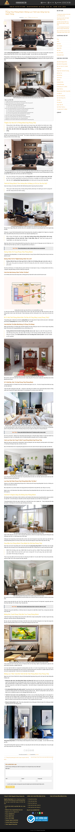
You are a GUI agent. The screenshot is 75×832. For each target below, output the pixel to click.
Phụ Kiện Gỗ (59, 102)
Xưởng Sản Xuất (60, 55)
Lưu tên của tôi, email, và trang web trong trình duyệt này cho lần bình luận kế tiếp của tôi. (25, 784)
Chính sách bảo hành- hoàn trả (34, 805)
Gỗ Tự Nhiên (59, 46)
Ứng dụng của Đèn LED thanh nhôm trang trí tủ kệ (63, 18)
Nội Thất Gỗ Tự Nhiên (20, 6)
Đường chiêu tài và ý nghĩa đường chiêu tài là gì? (17, 105)
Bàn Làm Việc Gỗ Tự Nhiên (62, 66)
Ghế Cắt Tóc (59, 73)
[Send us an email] (37, 813)
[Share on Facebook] (24, 750)
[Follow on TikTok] (35, 813)
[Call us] (40, 813)
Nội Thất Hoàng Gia (61, 95)
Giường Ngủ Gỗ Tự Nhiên (62, 86)
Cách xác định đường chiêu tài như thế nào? (16, 107)
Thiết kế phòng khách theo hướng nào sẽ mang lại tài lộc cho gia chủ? (19, 102)
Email (23, 778)
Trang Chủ (11, 6)
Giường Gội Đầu (60, 82)
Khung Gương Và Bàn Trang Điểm (63, 91)
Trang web (40, 778)
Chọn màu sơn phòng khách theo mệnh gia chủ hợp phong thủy (18, 116)
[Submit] (26, 3)
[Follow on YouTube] (42, 813)
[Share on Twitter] (27, 750)
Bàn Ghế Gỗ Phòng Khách (62, 64)
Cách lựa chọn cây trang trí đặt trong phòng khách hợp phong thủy (20, 112)
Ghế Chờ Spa (59, 75)
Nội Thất (7, 10)
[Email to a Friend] (29, 750)
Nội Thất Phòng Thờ (61, 97)
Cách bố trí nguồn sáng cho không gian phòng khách (16, 115)
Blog (58, 39)
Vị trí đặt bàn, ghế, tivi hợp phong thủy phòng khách (17, 111)
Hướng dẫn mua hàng (32, 799)
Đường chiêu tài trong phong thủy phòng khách (15, 104)
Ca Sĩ (58, 41)
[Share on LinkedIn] (33, 750)
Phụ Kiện (55, 6)
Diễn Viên (59, 43)
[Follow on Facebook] (33, 813)
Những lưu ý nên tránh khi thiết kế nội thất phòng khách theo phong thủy (20, 119)
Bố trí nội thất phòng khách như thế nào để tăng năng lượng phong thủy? (20, 108)
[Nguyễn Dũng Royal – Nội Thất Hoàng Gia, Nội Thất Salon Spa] (9, 2)
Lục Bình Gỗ (59, 93)
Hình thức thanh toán (32, 803)
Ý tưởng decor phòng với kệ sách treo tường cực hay (63, 15)
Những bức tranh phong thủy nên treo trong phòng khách (17, 118)
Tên (7, 778)
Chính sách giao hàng (32, 801)
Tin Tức (60, 6)
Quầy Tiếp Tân (60, 104)
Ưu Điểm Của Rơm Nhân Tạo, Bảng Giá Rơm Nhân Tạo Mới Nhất (63, 23)
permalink (37, 754)
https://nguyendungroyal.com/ (16, 809)
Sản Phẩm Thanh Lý (61, 107)
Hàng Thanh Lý (60, 88)
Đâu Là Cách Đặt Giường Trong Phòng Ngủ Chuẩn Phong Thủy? (63, 31)
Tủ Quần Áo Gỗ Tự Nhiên (62, 109)
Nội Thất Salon (60, 52)
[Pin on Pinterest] (31, 750)
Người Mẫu (59, 48)
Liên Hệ (64, 6)
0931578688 (11, 818)
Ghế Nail (58, 79)
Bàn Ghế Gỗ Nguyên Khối (32, 6)
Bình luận (8, 768)
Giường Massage (60, 84)
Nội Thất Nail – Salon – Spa (45, 6)
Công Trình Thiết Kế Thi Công (63, 70)
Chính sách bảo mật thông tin (34, 807)
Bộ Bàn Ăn (59, 68)
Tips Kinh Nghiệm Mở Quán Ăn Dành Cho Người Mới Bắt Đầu (63, 28)
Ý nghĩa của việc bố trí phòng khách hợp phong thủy (16, 101)
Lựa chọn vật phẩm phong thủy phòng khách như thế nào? (19, 113)
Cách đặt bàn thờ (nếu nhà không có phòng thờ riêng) (18, 109)
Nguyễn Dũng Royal (34, 17)
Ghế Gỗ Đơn (59, 77)
